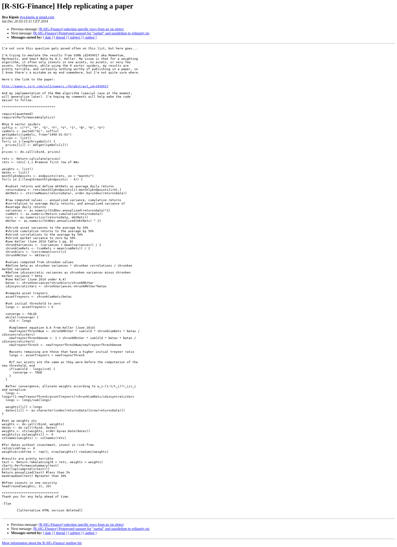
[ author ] (89, 37)
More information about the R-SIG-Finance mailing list (42, 543)
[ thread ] (60, 37)
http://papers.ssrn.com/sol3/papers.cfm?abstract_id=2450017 (55, 86)
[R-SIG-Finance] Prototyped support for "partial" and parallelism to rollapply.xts (91, 33)
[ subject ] (75, 37)
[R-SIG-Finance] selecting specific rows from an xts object (81, 29)
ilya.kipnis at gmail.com (37, 17)
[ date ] (48, 37)
